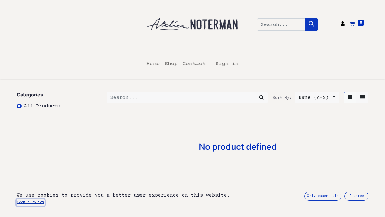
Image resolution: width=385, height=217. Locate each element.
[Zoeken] (311, 24)
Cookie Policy (30, 202)
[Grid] (350, 97)
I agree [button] (356, 196)
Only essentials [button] (323, 196)
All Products (42, 106)
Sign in (227, 64)
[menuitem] (153, 64)
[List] (362, 97)
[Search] (261, 97)
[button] (317, 97)
